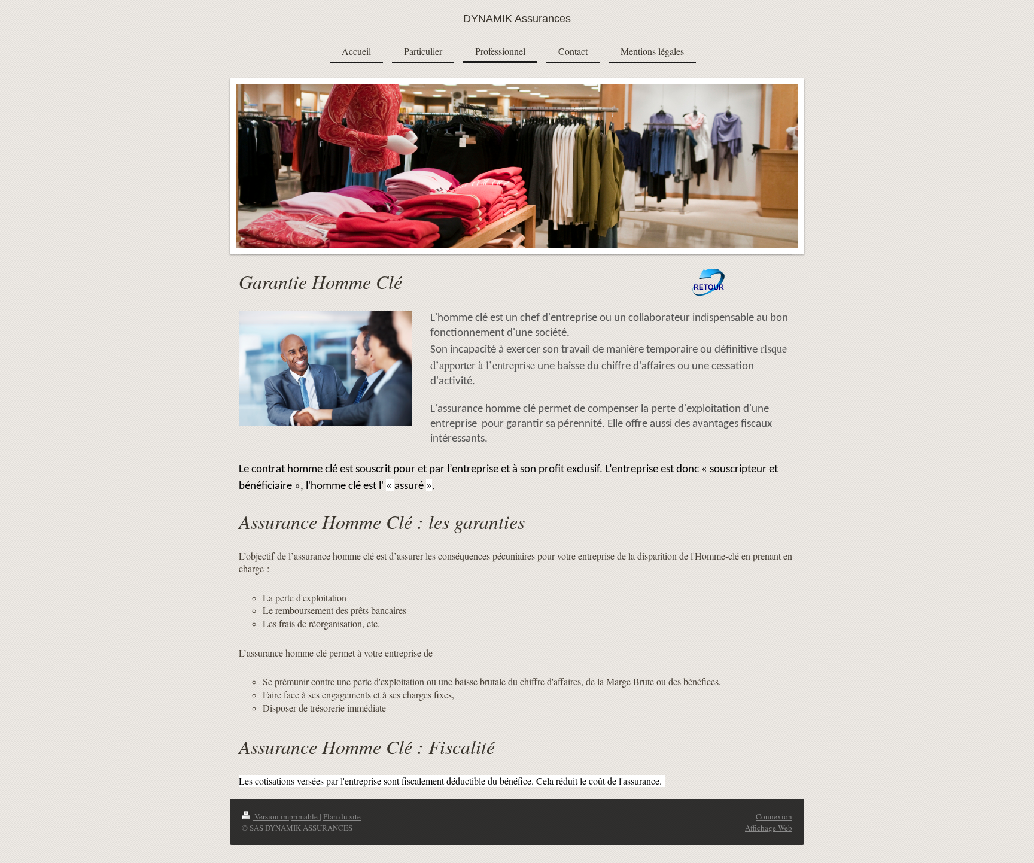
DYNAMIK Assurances (517, 19)
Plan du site (342, 816)
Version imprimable (286, 816)
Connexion (774, 816)
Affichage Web (768, 827)
